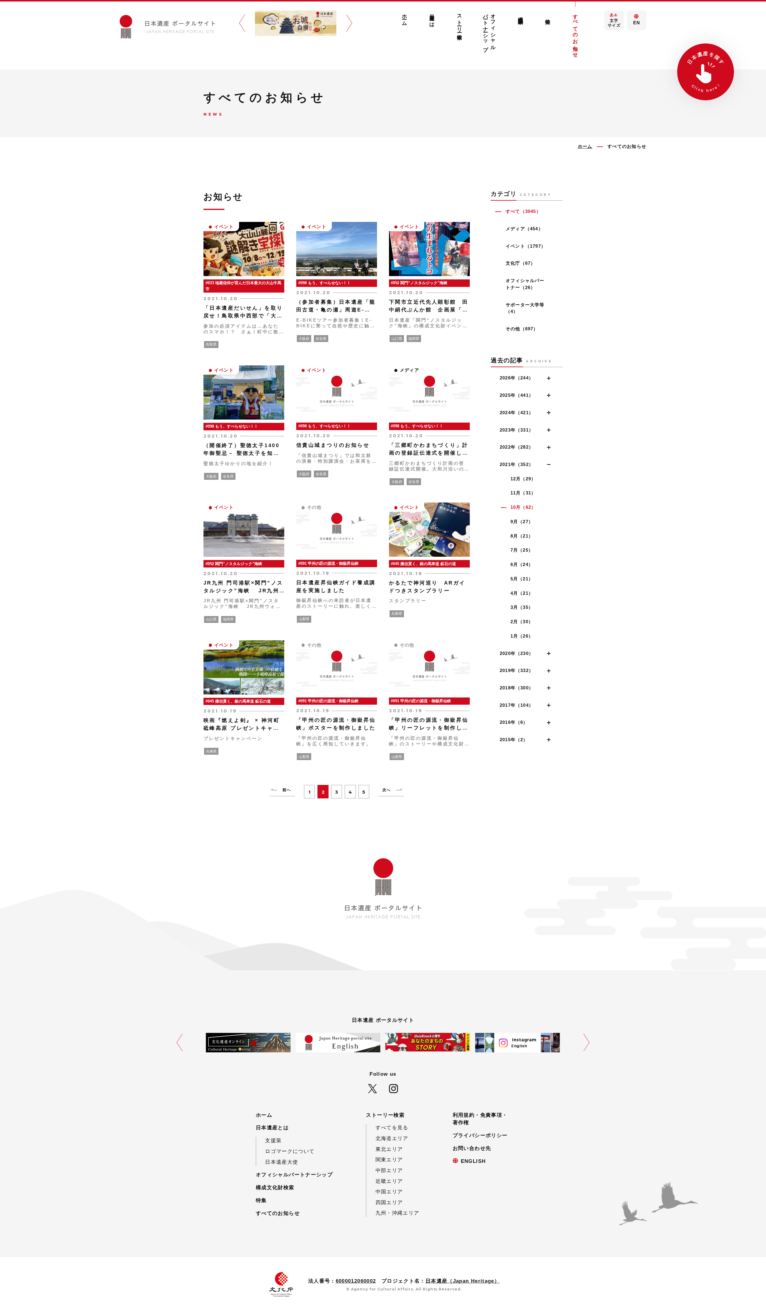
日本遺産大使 (281, 1162)
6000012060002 (356, 1281)
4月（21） (521, 593)
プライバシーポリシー (480, 1135)
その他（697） (522, 328)
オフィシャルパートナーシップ (489, 29)
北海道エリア (392, 1138)
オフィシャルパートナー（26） (525, 284)
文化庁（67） (521, 263)
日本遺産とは (432, 17)
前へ (286, 790)
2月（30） (521, 621)
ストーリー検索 (459, 20)
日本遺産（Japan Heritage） (462, 1281)
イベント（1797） (526, 246)
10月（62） (523, 507)
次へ (386, 790)
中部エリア (389, 1170)
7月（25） (521, 550)
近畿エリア (389, 1181)
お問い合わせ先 (472, 1148)
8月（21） (521, 535)
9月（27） (521, 521)
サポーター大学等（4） (525, 308)
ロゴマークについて (289, 1151)
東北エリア (389, 1149)
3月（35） (521, 607)
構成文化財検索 (520, 14)
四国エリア (389, 1202)
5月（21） (521, 578)
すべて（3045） (523, 211)
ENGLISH (473, 1161)
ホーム (405, 16)
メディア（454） (524, 228)
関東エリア (389, 1160)
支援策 (273, 1140)
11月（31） (523, 492)
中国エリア (389, 1192)
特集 (548, 15)
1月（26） (521, 635)
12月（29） (523, 478)
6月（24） (521, 564)
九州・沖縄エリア (398, 1213)
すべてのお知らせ (575, 32)
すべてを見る (392, 1128)
